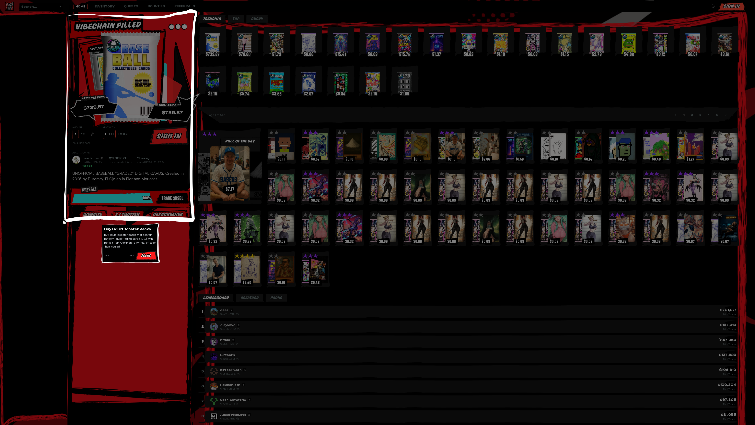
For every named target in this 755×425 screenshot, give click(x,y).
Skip (132, 255)
